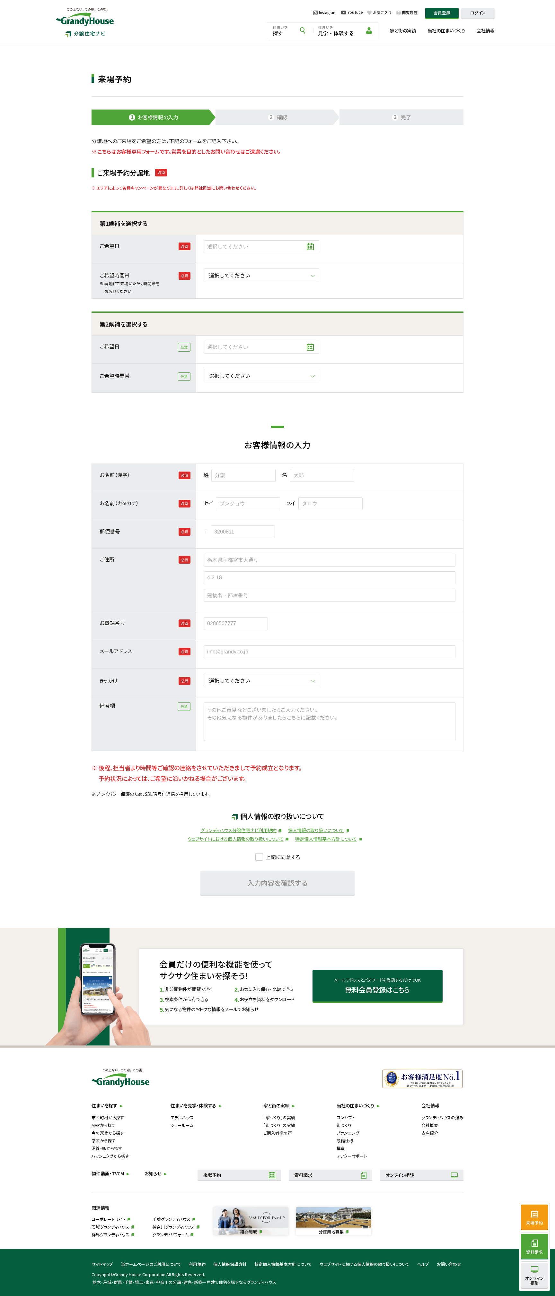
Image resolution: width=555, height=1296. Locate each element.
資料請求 (303, 1175)
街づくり (344, 1125)
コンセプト (346, 1117)
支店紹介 (429, 1133)
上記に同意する (283, 857)
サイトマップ (102, 1264)
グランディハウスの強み (442, 1117)
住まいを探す (104, 1105)
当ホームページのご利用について (151, 1264)
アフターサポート (352, 1156)
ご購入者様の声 (277, 1133)
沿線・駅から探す (107, 1148)
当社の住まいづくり (446, 30)
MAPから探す (104, 1125)
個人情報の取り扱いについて (316, 830)
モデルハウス (182, 1117)
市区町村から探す (108, 1117)
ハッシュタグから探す (110, 1156)
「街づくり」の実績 (279, 1125)
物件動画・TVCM (108, 1173)
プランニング (348, 1133)
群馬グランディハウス (110, 1235)
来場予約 (212, 1175)
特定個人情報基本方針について (326, 839)
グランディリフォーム (171, 1235)
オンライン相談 (399, 1175)
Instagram (328, 12)
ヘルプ (423, 1264)
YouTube (355, 12)
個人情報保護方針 (230, 1264)
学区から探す (104, 1141)
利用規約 (197, 1264)
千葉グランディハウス (171, 1219)
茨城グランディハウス (110, 1227)
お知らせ (153, 1173)
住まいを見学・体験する (193, 1105)
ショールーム (182, 1125)
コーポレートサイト (108, 1219)
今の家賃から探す (108, 1133)
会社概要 (429, 1125)
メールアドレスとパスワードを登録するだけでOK (377, 985)
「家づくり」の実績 (279, 1117)
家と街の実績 (403, 30)
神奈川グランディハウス (174, 1227)
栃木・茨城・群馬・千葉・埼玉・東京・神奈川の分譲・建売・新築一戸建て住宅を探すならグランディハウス (184, 1282)
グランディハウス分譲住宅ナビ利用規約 (238, 830)
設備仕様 (345, 1141)
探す (280, 31)
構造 (341, 1148)
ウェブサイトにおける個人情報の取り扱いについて (236, 839)
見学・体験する (336, 31)
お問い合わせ (449, 1264)
